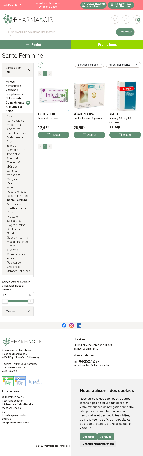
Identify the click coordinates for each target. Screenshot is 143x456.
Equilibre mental (16, 208)
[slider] (5, 301)
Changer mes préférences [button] (98, 443)
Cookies (6, 419)
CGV (4, 411)
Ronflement (14, 229)
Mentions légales (11, 408)
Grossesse (13, 266)
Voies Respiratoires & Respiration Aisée (17, 191)
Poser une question (12, 400)
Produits (37, 45)
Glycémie (13, 250)
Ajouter (55, 134)
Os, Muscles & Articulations (15, 122)
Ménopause (14, 204)
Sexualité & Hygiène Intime (16, 223)
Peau (10, 183)
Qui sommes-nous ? (13, 397)
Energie (11, 145)
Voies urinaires (16, 254)
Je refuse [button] (105, 436)
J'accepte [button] (88, 436)
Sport (10, 233)
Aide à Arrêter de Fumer (17, 244)
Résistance (14, 262)
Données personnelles (14, 415)
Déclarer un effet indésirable (17, 404)
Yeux (10, 212)
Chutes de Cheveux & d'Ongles (13, 162)
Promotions (107, 44)
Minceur (11, 81)
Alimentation (13, 86)
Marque (10, 311)
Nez (9, 116)
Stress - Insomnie (18, 237)
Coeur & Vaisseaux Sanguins (13, 175)
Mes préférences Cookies (16, 422)
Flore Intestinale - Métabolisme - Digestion (17, 137)
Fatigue (11, 258)
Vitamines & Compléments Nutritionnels (14, 94)
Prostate (12, 216)
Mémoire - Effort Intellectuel (17, 152)
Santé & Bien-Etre (14, 70)
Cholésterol (14, 129)
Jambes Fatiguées (18, 271)
